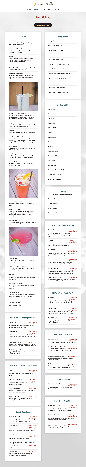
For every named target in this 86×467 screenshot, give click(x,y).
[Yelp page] (58, 9)
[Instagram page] (55, 9)
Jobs (48, 9)
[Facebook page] (52, 9)
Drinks (35, 9)
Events (42, 9)
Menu (29, 9)
